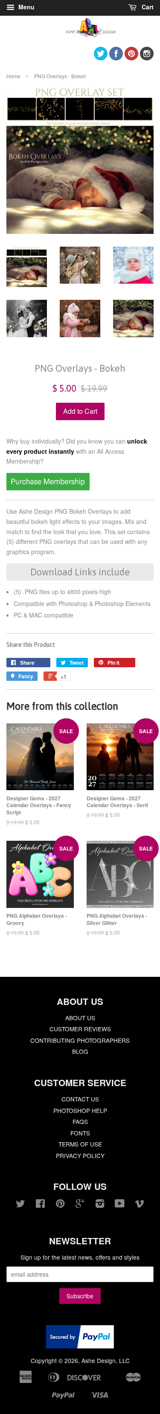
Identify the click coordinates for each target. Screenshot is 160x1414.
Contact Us (80, 1099)
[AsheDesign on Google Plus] (80, 1205)
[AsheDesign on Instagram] (147, 58)
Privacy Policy (80, 1155)
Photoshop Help (80, 1110)
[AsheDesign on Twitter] (101, 58)
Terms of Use (80, 1144)
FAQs (80, 1121)
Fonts (80, 1133)
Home (13, 76)
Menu (26, 7)
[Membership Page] (48, 488)
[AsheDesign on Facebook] (116, 58)
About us (80, 1017)
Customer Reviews (80, 1028)
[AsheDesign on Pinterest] (131, 58)
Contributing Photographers (80, 1040)
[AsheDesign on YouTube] (120, 1205)
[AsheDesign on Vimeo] (139, 1205)
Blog (80, 1051)
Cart (147, 7)
